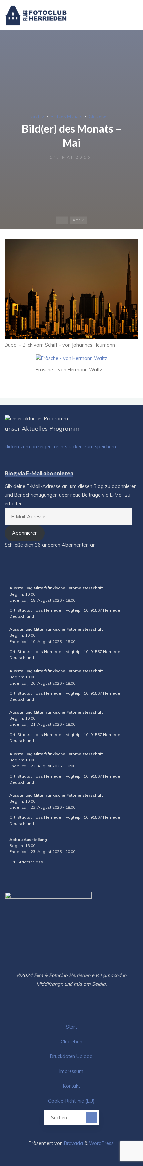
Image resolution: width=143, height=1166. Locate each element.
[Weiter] (124, 574)
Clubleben (99, 116)
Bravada (73, 1143)
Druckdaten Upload (71, 1056)
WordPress (101, 1143)
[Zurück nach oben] (117, 1140)
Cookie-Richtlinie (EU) (71, 1101)
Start (71, 1027)
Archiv (37, 116)
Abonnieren (25, 533)
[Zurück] (18, 574)
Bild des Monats (66, 116)
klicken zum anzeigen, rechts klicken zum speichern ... (62, 447)
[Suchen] (91, 1117)
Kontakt (71, 1086)
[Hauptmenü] (132, 15)
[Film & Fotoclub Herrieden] (36, 15)
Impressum (71, 1071)
